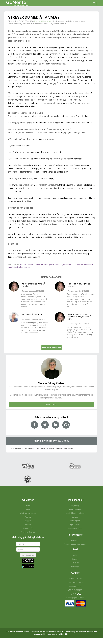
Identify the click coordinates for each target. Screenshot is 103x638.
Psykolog (75, 506)
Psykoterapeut (75, 509)
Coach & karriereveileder (75, 513)
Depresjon (48, 264)
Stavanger (75, 567)
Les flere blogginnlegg (51, 347)
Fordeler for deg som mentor (75, 544)
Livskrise (27, 267)
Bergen (75, 559)
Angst (22, 264)
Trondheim (75, 563)
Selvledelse (88, 264)
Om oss (28, 506)
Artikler (28, 517)
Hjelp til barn (75, 525)
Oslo (75, 555)
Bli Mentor (75, 541)
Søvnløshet (79, 264)
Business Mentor (75, 528)
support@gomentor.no (75, 598)
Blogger (28, 521)
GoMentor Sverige (28, 532)
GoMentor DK (28, 528)
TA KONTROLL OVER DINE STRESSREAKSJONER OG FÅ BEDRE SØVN (41, 448)
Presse (28, 525)
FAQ (28, 509)
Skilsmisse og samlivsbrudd (63, 264)
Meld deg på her (28, 555)
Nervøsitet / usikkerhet (34, 264)
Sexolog (75, 517)
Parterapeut (75, 521)
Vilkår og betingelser (28, 513)
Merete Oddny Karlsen (43, 21)
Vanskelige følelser (16, 267)
